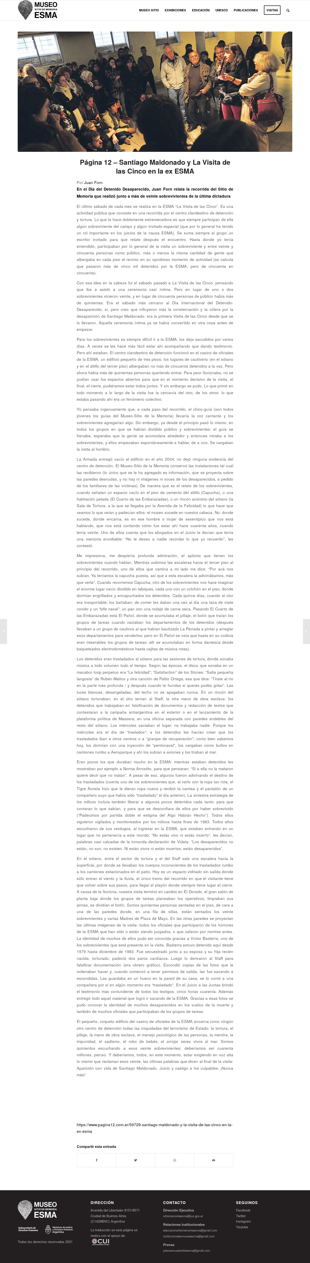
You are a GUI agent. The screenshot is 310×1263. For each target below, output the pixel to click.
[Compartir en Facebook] (96, 1160)
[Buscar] (287, 10)
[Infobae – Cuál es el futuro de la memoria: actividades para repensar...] (306, 631)
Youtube (242, 1226)
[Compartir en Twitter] (135, 1160)
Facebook (243, 1210)
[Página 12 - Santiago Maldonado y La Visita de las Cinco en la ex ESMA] (155, 92)
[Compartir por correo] (213, 1160)
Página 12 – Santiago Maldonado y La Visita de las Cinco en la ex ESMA (155, 166)
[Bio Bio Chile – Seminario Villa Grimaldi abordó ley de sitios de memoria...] (3, 631)
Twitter (241, 1215)
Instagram (243, 1221)
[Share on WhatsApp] (174, 1160)
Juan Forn (93, 182)
